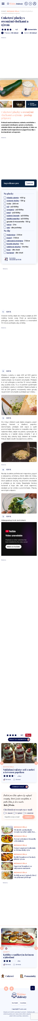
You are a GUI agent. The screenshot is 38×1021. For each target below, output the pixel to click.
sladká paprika (13, 219)
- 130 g (16, 201)
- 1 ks (15, 244)
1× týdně (19, 813)
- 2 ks (11, 225)
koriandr (10, 253)
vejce (9, 225)
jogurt (9, 238)
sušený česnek (13, 216)
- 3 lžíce (13, 238)
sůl (8, 207)
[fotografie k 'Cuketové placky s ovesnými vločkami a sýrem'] (19, 89)
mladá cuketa (13, 198)
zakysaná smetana (15, 241)
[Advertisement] (19, 57)
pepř (9, 213)
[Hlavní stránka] (19, 995)
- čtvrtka (17, 247)
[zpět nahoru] (32, 988)
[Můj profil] (34, 3)
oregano (10, 210)
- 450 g (16, 198)
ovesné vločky (13, 201)
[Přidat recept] (31, 3)
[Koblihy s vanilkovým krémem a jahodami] (19, 938)
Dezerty (6, 952)
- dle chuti (13, 250)
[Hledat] (26, 3)
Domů (3, 11)
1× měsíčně (29, 813)
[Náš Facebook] (12, 988)
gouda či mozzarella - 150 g (18, 222)
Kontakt (15, 1003)
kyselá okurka (13, 244)
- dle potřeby (14, 228)
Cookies (23, 1003)
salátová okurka (14, 247)
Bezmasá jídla (13, 11)
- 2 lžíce (14, 235)
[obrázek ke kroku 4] (19, 503)
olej (8, 228)
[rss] (6, 988)
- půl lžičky (13, 207)
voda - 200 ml (12, 204)
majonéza (11, 235)
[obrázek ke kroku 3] (19, 452)
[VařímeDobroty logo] (15, 3)
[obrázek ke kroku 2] (19, 405)
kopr (9, 250)
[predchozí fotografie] (1, 89)
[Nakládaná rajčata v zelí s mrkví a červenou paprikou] (19, 753)
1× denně (9, 813)
